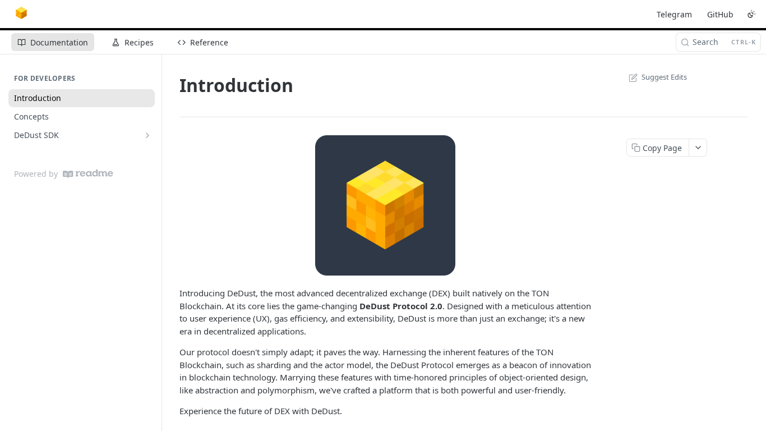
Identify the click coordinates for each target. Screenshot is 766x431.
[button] (385, 205)
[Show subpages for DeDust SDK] (147, 135)
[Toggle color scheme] (751, 14)
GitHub (720, 14)
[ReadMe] (88, 173)
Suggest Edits (664, 77)
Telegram (674, 14)
